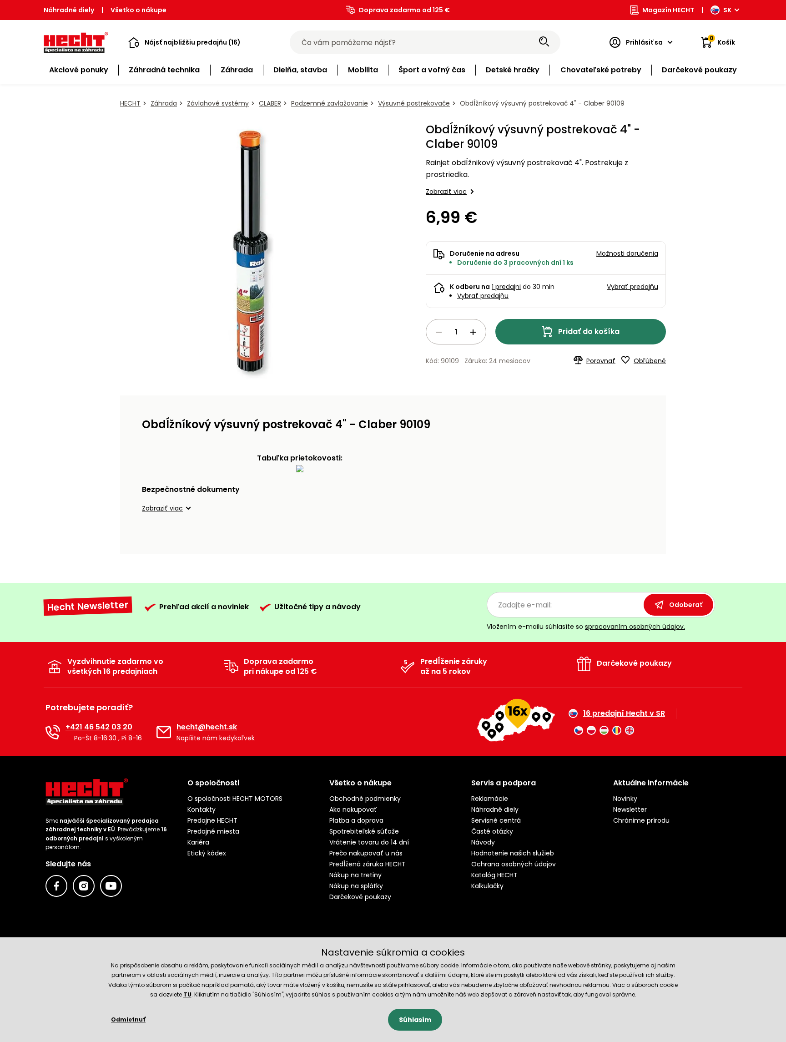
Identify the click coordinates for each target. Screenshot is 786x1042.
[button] (184, 42)
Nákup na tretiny (355, 875)
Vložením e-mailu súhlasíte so (586, 626)
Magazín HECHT (668, 10)
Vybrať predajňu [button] (632, 286)
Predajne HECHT (212, 820)
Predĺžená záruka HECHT (367, 864)
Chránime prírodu (641, 820)
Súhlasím (415, 1019)
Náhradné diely (69, 10)
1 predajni (506, 286)
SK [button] (727, 10)
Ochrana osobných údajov (513, 864)
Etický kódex (206, 853)
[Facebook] (56, 886)
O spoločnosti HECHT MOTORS (234, 798)
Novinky (625, 798)
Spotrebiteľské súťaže (364, 831)
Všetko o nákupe (138, 10)
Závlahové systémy (218, 103)
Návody (483, 842)
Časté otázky (492, 831)
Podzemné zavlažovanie (329, 103)
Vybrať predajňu (483, 295)
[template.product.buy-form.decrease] (439, 332)
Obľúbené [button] (650, 360)
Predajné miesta (213, 831)
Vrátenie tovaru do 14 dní (369, 842)
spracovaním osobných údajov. (635, 626)
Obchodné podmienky (365, 798)
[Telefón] (52, 732)
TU (187, 994)
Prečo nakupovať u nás (366, 853)
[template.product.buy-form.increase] (473, 332)
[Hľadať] (544, 42)
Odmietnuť (128, 1019)
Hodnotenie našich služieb (512, 853)
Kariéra (198, 842)
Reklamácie (489, 798)
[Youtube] (111, 886)
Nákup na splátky (356, 885)
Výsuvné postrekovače (414, 103)
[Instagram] (84, 886)
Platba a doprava (356, 820)
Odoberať (685, 604)
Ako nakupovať (353, 809)
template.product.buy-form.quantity (456, 331)
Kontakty (201, 809)
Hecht (130, 103)
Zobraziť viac (446, 191)
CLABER (270, 103)
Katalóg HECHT (494, 875)
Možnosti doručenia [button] (627, 253)
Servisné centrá (496, 820)
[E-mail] (163, 732)
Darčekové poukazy (360, 896)
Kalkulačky (487, 885)
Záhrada (164, 103)
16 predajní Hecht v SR (624, 713)
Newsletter (630, 809)
